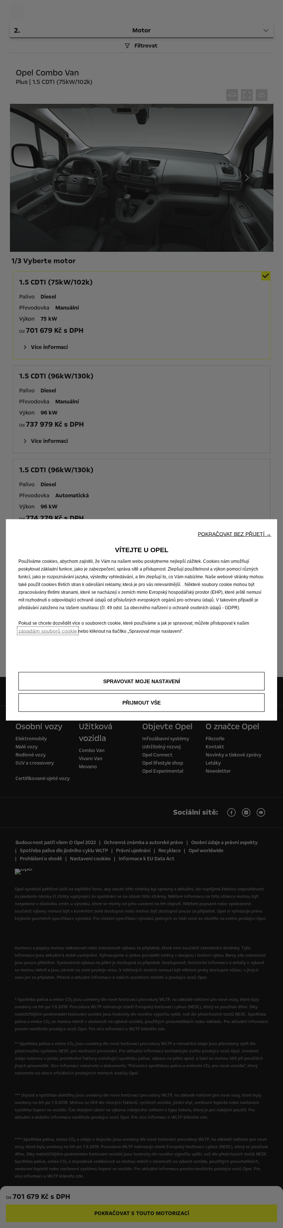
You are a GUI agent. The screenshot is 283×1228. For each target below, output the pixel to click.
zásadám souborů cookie (47, 631)
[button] (234, 534)
